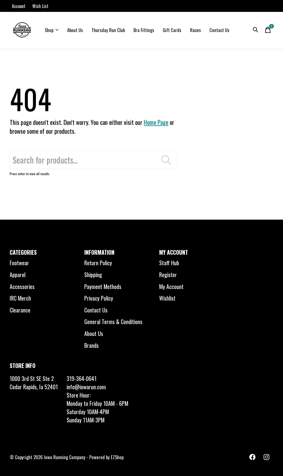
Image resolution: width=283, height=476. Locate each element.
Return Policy (98, 263)
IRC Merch (20, 298)
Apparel (17, 274)
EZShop (117, 457)
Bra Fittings (143, 30)
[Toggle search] (255, 29)
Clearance (20, 310)
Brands (91, 345)
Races (195, 30)
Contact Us (219, 30)
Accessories (22, 286)
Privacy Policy (98, 298)
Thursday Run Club (108, 30)
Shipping (93, 274)
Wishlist (167, 298)
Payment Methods (102, 286)
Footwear (19, 263)
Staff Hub (169, 263)
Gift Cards (172, 30)
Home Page (156, 122)
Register (168, 274)
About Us (75, 30)
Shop (49, 30)
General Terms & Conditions (113, 321)
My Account (171, 286)
